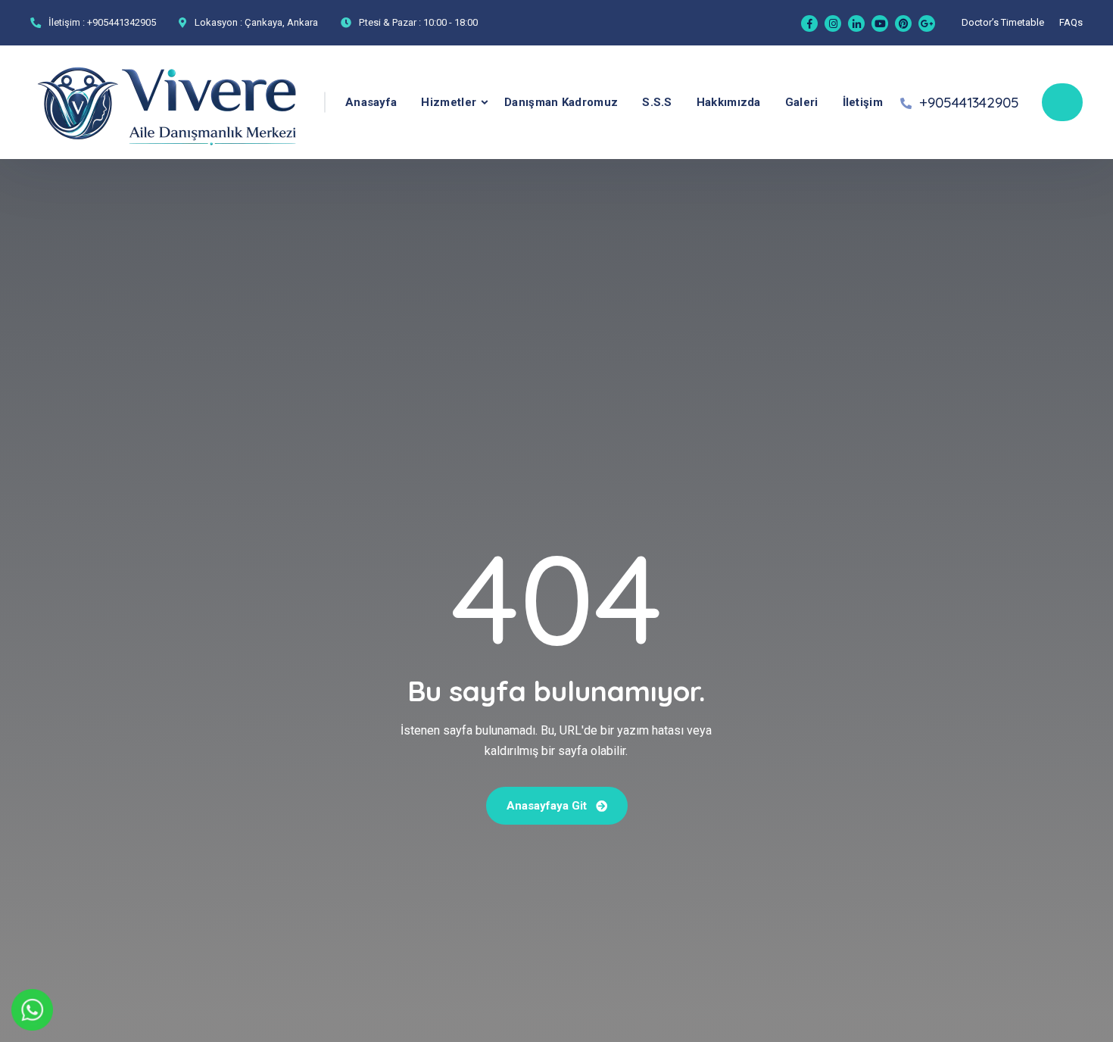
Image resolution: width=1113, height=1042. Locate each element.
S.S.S (657, 102)
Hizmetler (448, 102)
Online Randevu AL (1062, 102)
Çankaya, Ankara (281, 22)
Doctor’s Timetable (1003, 22)
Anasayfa (371, 102)
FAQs (1071, 22)
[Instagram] (833, 23)
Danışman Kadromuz (561, 102)
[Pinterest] (903, 23)
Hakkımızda (729, 102)
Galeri (801, 102)
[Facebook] (809, 23)
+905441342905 (121, 22)
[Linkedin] (856, 23)
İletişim (863, 102)
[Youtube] (879, 23)
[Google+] (926, 23)
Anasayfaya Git (548, 806)
